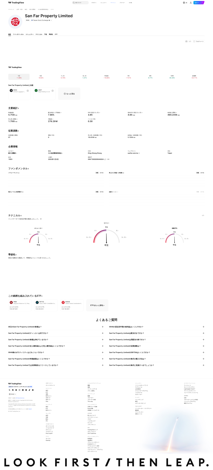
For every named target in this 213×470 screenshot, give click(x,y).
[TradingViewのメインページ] (16, 2)
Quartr (30, 409)
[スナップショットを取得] (186, 41)
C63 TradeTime (92, 433)
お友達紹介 (138, 389)
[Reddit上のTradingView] (33, 390)
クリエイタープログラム (141, 390)
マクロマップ (49, 431)
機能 (89, 385)
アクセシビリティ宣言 (93, 446)
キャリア (90, 422)
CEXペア (48, 397)
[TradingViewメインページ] (14, 384)
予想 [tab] (45, 34)
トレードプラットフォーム (191, 392)
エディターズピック (140, 403)
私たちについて (92, 415)
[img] (49, 20)
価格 (89, 387)
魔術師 (137, 410)
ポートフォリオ (50, 426)
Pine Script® (49, 433)
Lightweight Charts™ (189, 389)
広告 (185, 397)
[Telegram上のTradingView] (26, 390)
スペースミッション (93, 417)
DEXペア (48, 399)
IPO (47, 421)
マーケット (113, 2)
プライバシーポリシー (93, 442)
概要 (89, 396)
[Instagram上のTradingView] (19, 390)
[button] (97, 2)
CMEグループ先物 (92, 406)
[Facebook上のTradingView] (13, 390)
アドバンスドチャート (190, 390)
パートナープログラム (190, 401)
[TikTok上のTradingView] (29, 390)
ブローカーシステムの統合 (191, 399)
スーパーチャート (50, 385)
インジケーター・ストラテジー (143, 408)
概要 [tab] (9, 34)
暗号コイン (49, 396)
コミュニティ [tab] (30, 34)
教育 (136, 401)
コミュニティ (103, 2)
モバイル (48, 438)
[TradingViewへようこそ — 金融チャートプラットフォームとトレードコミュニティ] (15, 67)
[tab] (97, 173)
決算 (47, 417)
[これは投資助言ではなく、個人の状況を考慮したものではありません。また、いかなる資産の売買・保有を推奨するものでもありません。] (41, 219)
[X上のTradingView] (9, 390)
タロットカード (92, 431)
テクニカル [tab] (39, 34)
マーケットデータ (92, 389)
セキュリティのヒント (93, 447)
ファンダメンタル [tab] (18, 34)
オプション (49, 429)
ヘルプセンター (92, 421)
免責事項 (90, 440)
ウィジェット (187, 385)
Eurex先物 (90, 408)
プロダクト (94, 2)
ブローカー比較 (92, 399)
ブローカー (122, 2)
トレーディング (139, 399)
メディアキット (92, 424)
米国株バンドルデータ (93, 410)
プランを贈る (91, 390)
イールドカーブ (50, 428)
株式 (47, 390)
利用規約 (90, 438)
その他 (130, 2)
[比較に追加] (27, 90)
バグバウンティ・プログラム (95, 449)
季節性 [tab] (51, 34)
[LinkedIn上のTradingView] (23, 390)
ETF (47, 392)
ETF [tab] (56, 34)
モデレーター (138, 394)
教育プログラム (188, 403)
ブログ (89, 419)
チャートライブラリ (189, 387)
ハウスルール (138, 392)
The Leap (90, 401)
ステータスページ (92, 451)
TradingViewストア (93, 429)
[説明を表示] (14, 112)
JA (186, 2)
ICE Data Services (20, 398)
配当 (47, 419)
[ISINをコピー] (105, 159)
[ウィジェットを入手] (190, 41)
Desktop (48, 440)
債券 (47, 394)
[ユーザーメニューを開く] (190, 2)
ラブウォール (138, 387)
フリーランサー (139, 412)
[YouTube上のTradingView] (16, 390)
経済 (47, 415)
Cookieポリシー (92, 444)
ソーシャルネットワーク (141, 385)
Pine (47, 401)
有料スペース (138, 414)
